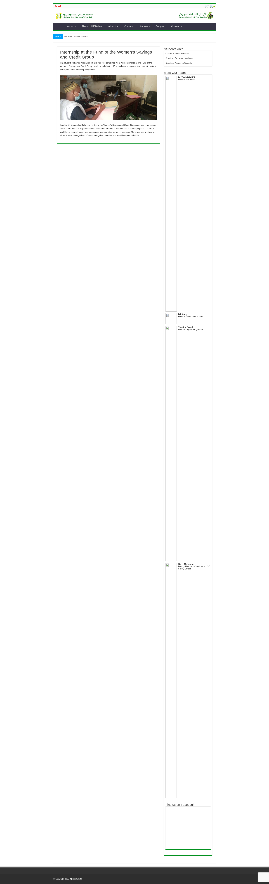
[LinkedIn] (209, 879)
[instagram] (212, 879)
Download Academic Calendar (178, 63)
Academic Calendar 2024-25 (76, 36)
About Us (71, 26)
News (85, 26)
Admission (113, 26)
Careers (144, 26)
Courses (128, 26)
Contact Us (176, 26)
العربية (58, 6)
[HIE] (74, 15)
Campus (160, 26)
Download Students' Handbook (179, 58)
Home (59, 26)
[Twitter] (206, 879)
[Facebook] (203, 879)
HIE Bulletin (96, 26)
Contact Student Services (177, 53)
